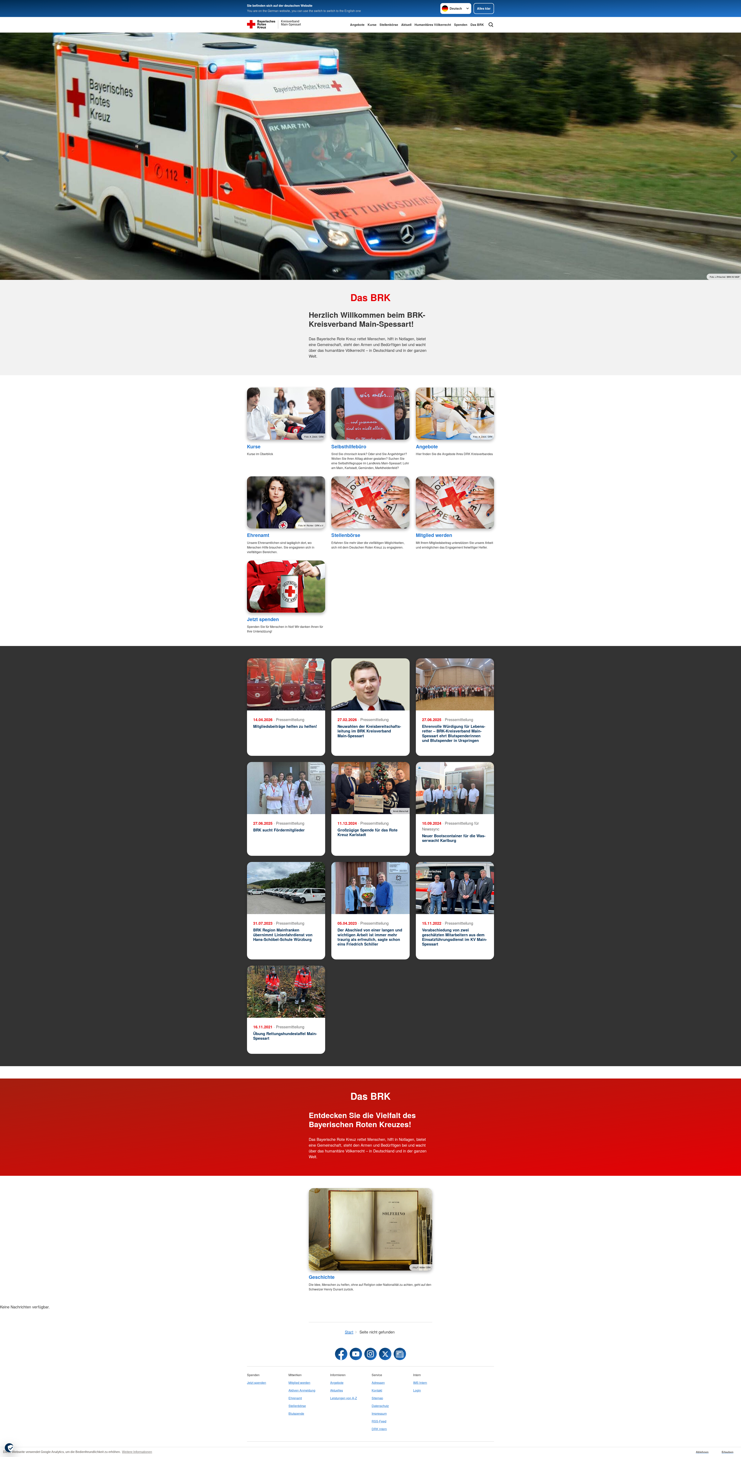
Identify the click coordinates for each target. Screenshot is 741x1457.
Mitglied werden (434, 535)
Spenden (460, 24)
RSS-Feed (379, 1421)
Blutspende (296, 1413)
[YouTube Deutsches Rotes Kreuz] (356, 1354)
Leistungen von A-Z (343, 1398)
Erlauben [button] (727, 1452)
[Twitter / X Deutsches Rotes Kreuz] (385, 1354)
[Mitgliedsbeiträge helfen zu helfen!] (286, 684)
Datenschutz (380, 1406)
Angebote (357, 24)
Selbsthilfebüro (348, 446)
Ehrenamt (258, 535)
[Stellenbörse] (370, 502)
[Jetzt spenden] (286, 586)
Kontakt (377, 1390)
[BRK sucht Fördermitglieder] (286, 788)
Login (417, 1390)
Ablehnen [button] (702, 1452)
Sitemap (377, 1398)
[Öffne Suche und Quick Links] (491, 25)
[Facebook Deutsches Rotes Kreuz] (341, 1354)
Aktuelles (336, 1390)
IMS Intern (420, 1382)
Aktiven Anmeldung (301, 1390)
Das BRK (477, 24)
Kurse (372, 24)
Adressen (378, 1382)
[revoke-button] (9, 1447)
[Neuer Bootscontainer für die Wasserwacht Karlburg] (455, 788)
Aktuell (406, 24)
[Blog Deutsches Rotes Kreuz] (400, 1354)
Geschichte (322, 1276)
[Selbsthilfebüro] (370, 414)
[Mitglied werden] (455, 502)
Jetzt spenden (263, 619)
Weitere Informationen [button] (137, 1452)
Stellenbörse (389, 24)
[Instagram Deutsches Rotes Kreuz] (370, 1354)
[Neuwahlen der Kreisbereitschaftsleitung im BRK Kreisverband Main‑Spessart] (370, 684)
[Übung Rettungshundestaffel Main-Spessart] (286, 992)
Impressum (379, 1413)
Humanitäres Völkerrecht (432, 24)
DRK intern (379, 1429)
